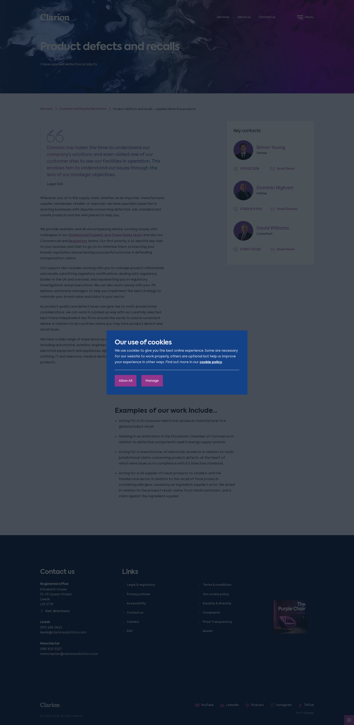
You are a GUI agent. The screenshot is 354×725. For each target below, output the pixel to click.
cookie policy (211, 362)
